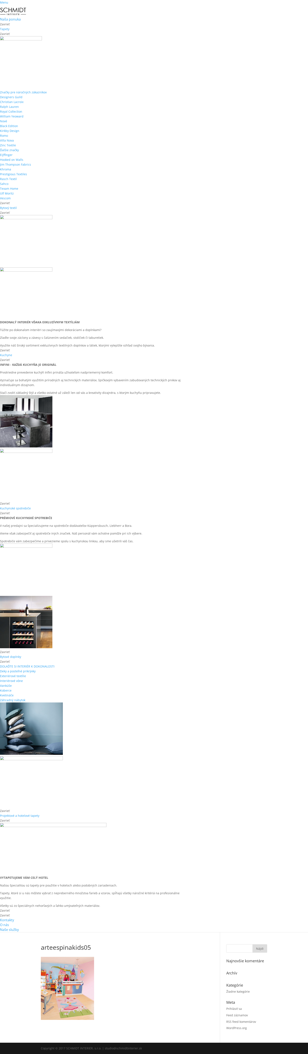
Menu (4, 2)
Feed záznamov (237, 1015)
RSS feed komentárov (241, 1022)
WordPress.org (236, 1028)
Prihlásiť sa (234, 1009)
